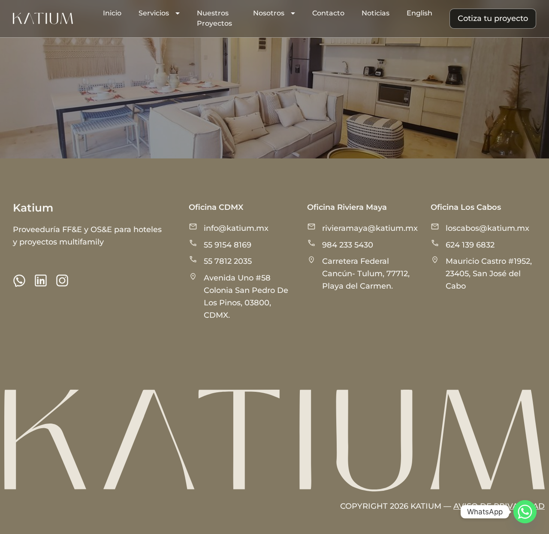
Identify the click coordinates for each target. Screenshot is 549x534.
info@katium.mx (236, 228)
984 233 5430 (347, 245)
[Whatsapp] (525, 511)
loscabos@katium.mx (487, 228)
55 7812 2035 (228, 261)
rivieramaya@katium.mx (370, 228)
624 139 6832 (470, 245)
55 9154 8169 (227, 245)
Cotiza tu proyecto (493, 18)
